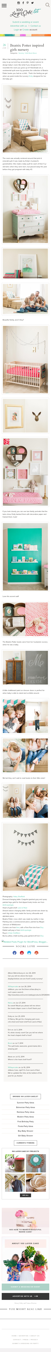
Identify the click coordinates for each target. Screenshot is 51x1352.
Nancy (10, 1003)
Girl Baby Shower (25, 1135)
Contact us (35, 25)
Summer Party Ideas (25, 1102)
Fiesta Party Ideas (25, 1126)
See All (25, 1195)
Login (16, 29)
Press (26, 1340)
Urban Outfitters (14, 933)
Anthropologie (8, 905)
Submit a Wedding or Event (25, 1287)
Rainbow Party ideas (25, 1112)
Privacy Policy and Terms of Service (25, 1303)
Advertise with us (18, 25)
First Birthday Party (25, 1121)
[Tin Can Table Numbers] (15, 1163)
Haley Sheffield (19, 897)
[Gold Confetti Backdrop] (15, 1183)
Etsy (41, 927)
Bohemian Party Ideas (25, 1107)
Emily (31, 76)
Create (25, 29)
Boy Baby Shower (25, 1131)
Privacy (34, 1340)
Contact (17, 1340)
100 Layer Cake (25, 14)
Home (14, 1336)
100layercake (13, 986)
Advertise (23, 1336)
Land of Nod (22, 908)
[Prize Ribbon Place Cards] (36, 1163)
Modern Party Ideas (25, 1117)
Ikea (17, 927)
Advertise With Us (23, 1296)
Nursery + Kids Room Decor (28, 53)
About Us (34, 1336)
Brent (10, 1043)
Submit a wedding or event (26, 22)
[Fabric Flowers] (36, 1183)
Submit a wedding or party (25, 1343)
